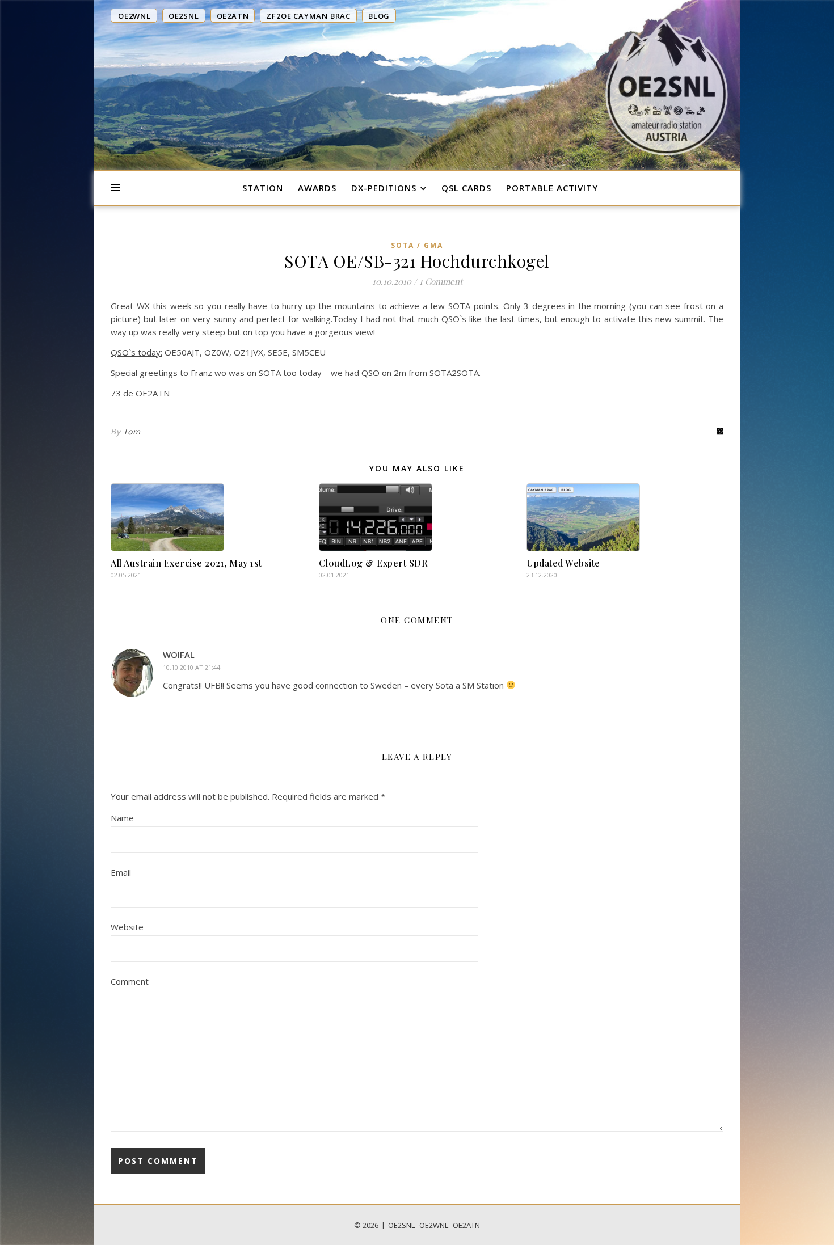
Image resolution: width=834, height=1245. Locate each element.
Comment (130, 981)
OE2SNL (401, 1225)
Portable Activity (552, 187)
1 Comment (440, 281)
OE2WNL (433, 1225)
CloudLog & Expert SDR (373, 563)
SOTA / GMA (417, 245)
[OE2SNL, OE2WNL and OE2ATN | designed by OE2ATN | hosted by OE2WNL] (666, 87)
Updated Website (563, 563)
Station (262, 187)
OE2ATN (466, 1225)
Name (122, 818)
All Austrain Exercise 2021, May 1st (186, 563)
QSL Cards (466, 187)
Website (127, 926)
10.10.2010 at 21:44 (191, 667)
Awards (317, 187)
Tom (132, 431)
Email (121, 872)
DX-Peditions (383, 187)
